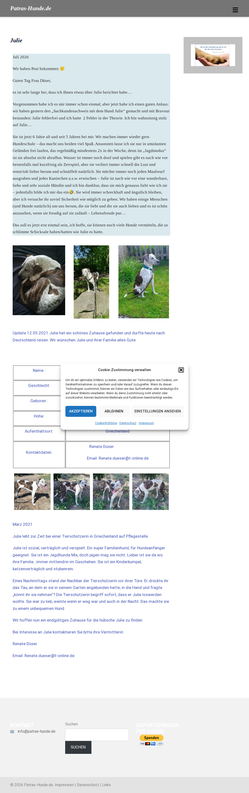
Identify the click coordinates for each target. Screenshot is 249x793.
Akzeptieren (81, 411)
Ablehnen (114, 411)
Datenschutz (127, 423)
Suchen (71, 724)
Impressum (146, 423)
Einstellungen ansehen (157, 411)
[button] (181, 369)
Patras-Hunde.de (30, 8)
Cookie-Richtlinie (106, 423)
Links (106, 785)
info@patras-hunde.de (36, 731)
